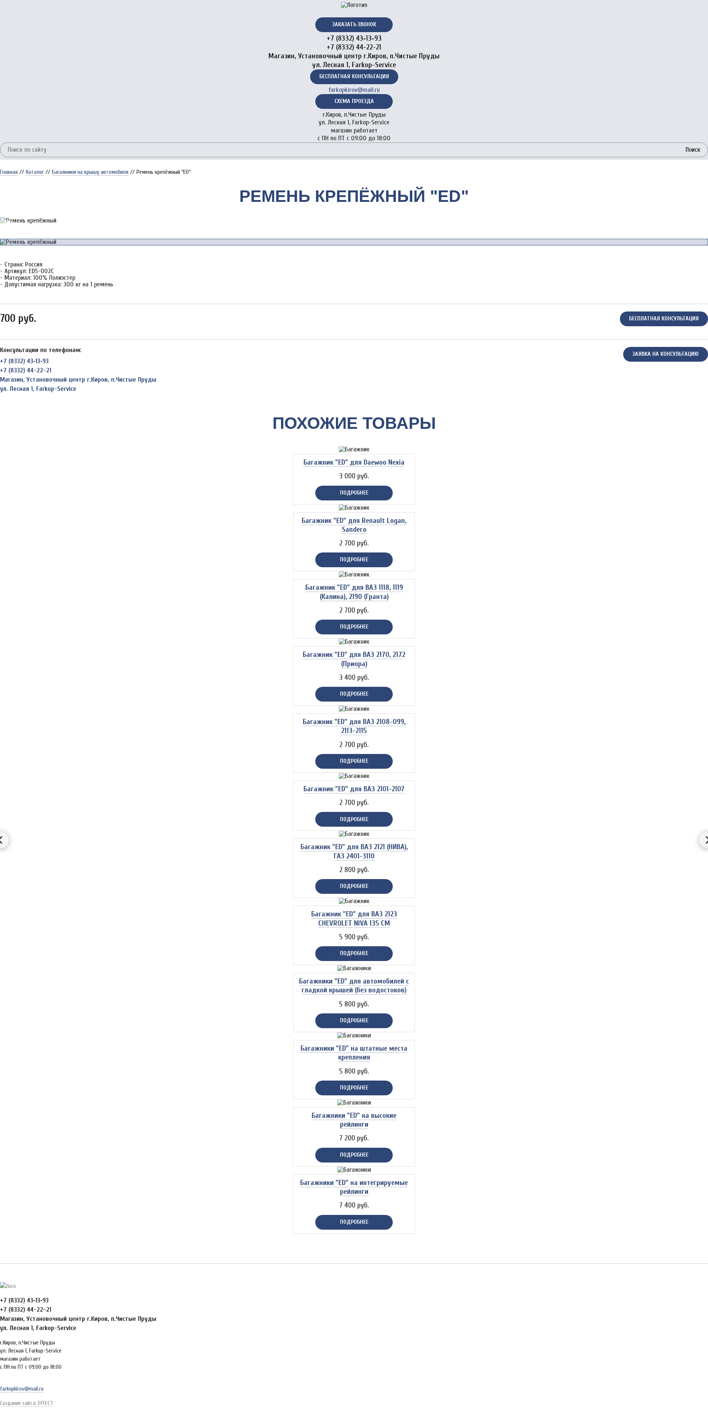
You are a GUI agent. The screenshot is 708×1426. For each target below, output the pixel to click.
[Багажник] (354, 449)
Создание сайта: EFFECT (26, 1403)
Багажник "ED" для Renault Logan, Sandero (354, 525)
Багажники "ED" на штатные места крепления (354, 1052)
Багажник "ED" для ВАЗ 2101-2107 (354, 789)
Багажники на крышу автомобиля (90, 172)
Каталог (35, 172)
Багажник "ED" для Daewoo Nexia (354, 462)
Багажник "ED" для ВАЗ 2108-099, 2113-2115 (354, 726)
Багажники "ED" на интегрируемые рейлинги (354, 1187)
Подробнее (354, 492)
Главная (9, 172)
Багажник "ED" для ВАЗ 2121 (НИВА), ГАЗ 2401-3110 (354, 851)
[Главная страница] (354, 5)
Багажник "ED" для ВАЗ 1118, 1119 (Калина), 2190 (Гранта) (354, 591)
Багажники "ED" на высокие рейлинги (354, 1120)
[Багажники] (354, 968)
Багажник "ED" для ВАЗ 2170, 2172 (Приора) (354, 659)
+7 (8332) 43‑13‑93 (354, 38)
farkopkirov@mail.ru (354, 90)
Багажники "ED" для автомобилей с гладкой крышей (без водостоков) (354, 985)
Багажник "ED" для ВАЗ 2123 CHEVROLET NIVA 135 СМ (354, 918)
